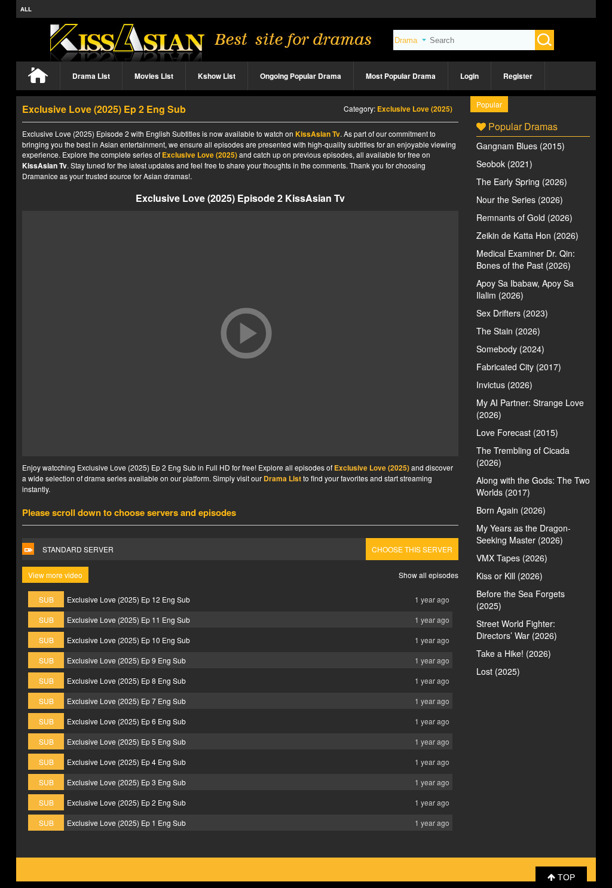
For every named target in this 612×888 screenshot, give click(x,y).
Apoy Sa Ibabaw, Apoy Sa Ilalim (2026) (525, 289)
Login (469, 75)
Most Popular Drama (401, 75)
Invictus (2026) (504, 385)
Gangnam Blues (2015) (520, 146)
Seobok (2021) (504, 164)
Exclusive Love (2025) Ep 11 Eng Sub (128, 619)
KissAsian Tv (317, 133)
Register (518, 75)
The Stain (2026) (508, 331)
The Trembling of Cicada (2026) (523, 456)
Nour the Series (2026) (519, 199)
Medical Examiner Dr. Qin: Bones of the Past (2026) (525, 259)
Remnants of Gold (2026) (524, 217)
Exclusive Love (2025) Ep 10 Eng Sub (128, 640)
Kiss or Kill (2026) (509, 576)
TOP (565, 877)
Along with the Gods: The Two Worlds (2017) (533, 486)
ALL (26, 9)
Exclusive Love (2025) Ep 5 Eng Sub (126, 741)
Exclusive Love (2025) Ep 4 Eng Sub (126, 762)
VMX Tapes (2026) (511, 558)
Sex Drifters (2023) (512, 313)
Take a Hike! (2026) (513, 653)
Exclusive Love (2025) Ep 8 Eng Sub (126, 680)
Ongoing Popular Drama (300, 75)
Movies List (153, 75)
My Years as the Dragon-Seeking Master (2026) (523, 534)
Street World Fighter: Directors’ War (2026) (516, 629)
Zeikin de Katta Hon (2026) (527, 235)
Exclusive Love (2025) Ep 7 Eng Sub (126, 701)
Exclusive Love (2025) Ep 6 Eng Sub (126, 721)
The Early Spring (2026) (521, 182)
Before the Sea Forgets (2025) (520, 600)
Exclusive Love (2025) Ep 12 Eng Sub (128, 599)
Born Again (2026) (511, 510)
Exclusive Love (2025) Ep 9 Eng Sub (126, 660)
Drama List (91, 75)
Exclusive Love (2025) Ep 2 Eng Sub (126, 802)
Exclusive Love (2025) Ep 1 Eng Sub (126, 823)
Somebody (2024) (510, 349)
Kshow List (216, 75)
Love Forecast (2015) (517, 432)
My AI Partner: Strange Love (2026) (530, 408)
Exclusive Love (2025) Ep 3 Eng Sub (126, 782)
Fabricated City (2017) (518, 367)
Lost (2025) (498, 671)
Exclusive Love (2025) (414, 108)
